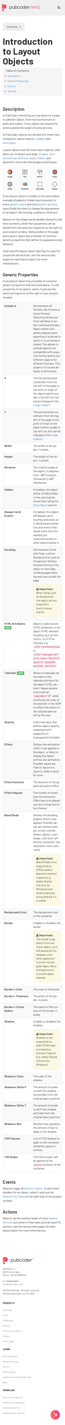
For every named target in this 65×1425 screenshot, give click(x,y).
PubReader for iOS (11, 1407)
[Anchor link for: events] (18, 1182)
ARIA (45, 639)
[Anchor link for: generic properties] (40, 274)
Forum (6, 1366)
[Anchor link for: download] (15, 1390)
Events (12, 86)
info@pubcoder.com (13, 1284)
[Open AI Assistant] (55, 1415)
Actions (12, 91)
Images (43, 154)
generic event (18, 204)
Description (14, 75)
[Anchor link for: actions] (19, 1211)
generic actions (47, 204)
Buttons (23, 158)
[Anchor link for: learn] (10, 1349)
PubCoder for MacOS (13, 1397)
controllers (9, 142)
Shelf (5, 1315)
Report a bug (9, 1372)
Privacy (6, 1336)
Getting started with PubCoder (17, 1377)
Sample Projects (11, 1361)
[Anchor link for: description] (26, 109)
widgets (41, 138)
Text (52, 154)
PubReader (8, 1320)
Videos (42, 158)
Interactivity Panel (14, 1196)
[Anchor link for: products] (14, 1303)
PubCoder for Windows (14, 1402)
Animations (10, 158)
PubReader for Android (14, 1413)
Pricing (6, 1325)
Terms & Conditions (12, 1331)
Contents (12, 26)
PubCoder (7, 1310)
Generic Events (33, 1188)
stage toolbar (41, 405)
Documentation (10, 1356)
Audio (32, 158)
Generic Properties (18, 80)
